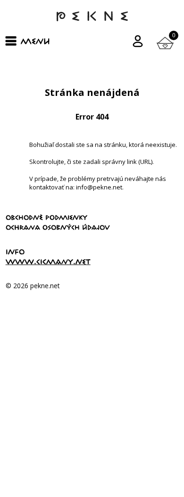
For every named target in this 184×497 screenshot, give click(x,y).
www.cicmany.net (48, 261)
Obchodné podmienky (46, 217)
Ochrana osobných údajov (58, 227)
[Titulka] (92, 21)
